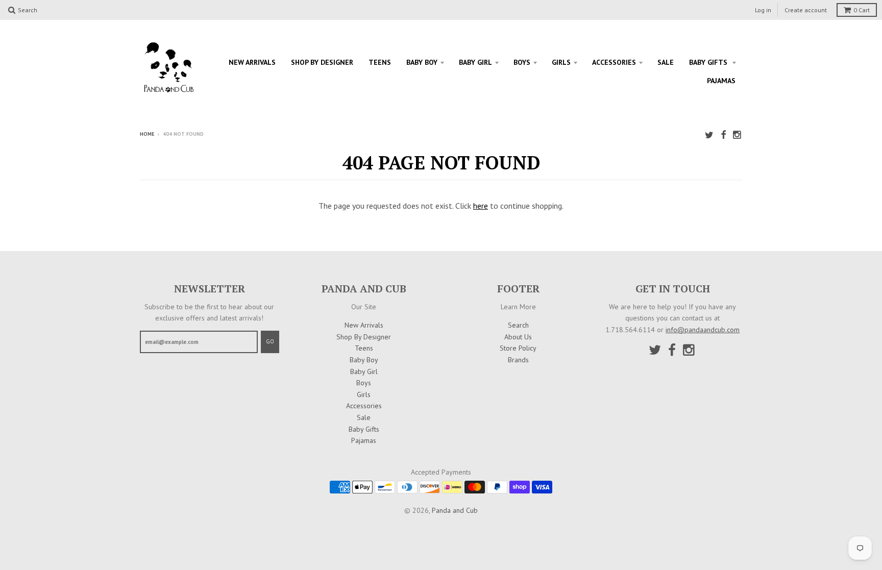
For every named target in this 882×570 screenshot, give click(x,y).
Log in (763, 10)
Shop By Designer (322, 62)
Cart (861, 10)
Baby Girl (475, 62)
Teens (380, 62)
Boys (521, 62)
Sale (665, 62)
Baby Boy (421, 62)
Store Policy (518, 348)
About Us (518, 336)
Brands (518, 359)
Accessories (614, 62)
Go (270, 341)
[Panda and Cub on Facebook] (723, 135)
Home (147, 134)
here (480, 206)
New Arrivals (252, 62)
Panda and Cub (455, 510)
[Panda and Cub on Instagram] (737, 135)
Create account (806, 10)
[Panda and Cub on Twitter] (709, 135)
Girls (561, 62)
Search (518, 325)
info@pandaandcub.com (703, 329)
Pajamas (721, 80)
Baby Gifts (709, 62)
